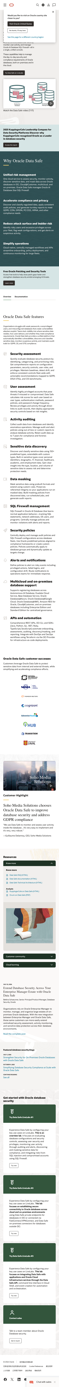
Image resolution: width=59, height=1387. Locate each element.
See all (6, 1077)
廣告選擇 (49, 1366)
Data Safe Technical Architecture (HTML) (26, 882)
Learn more (9, 283)
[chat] (31, 1382)
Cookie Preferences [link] (36, 1366)
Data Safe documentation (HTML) (23, 879)
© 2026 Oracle (8, 1362)
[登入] (48, 5)
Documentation (21, 296)
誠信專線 (28, 1370)
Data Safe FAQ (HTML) (19, 875)
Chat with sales (43, 1382)
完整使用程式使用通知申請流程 (14, 1366)
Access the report (11, 145)
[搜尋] (37, 5)
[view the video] (29, 93)
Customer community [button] (15, 956)
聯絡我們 (38, 1370)
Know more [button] (11, 863)
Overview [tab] (7, 296)
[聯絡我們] (54, 5)
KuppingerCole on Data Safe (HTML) (24, 891)
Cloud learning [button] (12, 964)
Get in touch (15, 1341)
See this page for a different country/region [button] (26, 37)
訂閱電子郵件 (18, 1370)
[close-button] (55, 1382)
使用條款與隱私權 (26, 1362)
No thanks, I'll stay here (17, 30)
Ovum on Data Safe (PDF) (20, 895)
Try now (14, 1165)
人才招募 (6, 1370)
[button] (5, 5)
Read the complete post (14, 1033)
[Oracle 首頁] (11, 5)
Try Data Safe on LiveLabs (14, 73)
